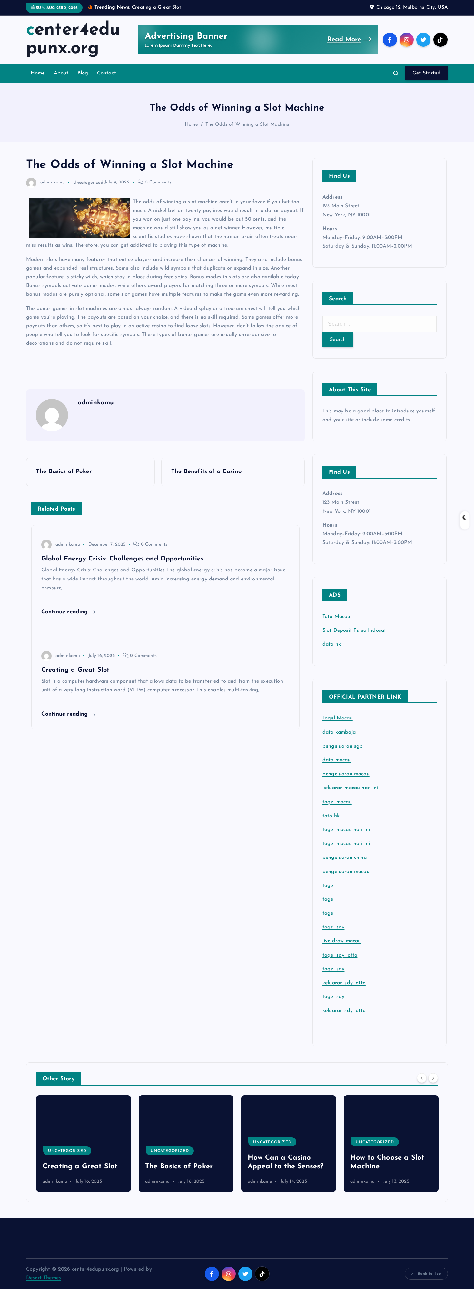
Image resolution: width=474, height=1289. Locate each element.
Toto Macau (336, 616)
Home (38, 73)
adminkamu (52, 182)
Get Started (426, 73)
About (61, 73)
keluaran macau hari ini (350, 787)
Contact (106, 73)
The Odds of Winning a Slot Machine (247, 124)
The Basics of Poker (80, 1166)
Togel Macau (337, 718)
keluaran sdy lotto (344, 1010)
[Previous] (422, 1078)
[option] (87, 1143)
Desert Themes (43, 1278)
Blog (82, 73)
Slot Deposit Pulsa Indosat (354, 630)
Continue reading (65, 612)
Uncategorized (88, 182)
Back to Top (429, 1274)
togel (328, 885)
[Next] (433, 1078)
